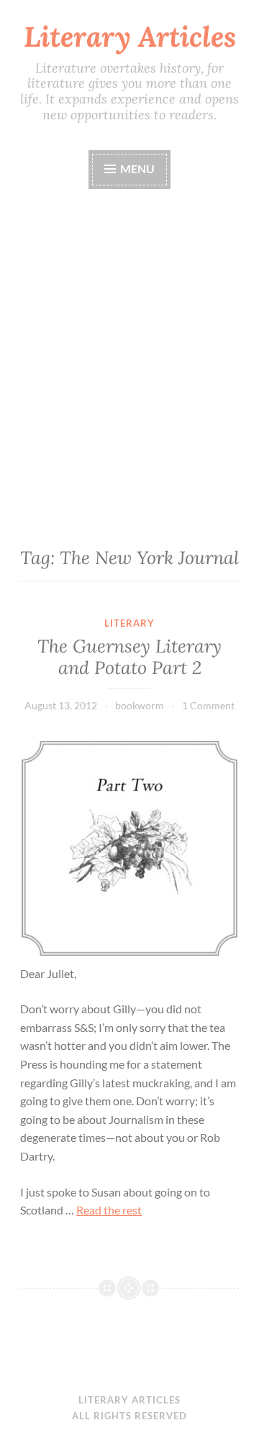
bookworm (139, 705)
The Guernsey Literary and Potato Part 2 (129, 657)
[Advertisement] (129, 363)
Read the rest (109, 1210)
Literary (129, 623)
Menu (136, 168)
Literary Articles (130, 37)
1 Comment (208, 705)
